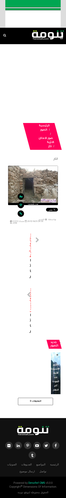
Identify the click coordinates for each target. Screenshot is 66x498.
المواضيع (40, 464)
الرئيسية (44, 125)
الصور (44, 130)
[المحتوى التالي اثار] (33, 311)
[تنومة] (33, 431)
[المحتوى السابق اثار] (33, 256)
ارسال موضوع (27, 471)
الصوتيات (12, 464)
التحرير (42, 220)
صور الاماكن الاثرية (46, 140)
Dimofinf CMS (36, 482)
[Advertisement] (33, 79)
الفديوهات (26, 464)
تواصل (42, 471)
